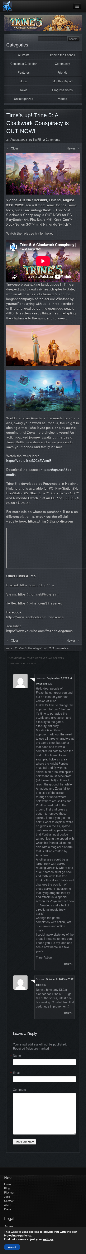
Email (16, 1073)
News (23, 90)
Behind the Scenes (62, 55)
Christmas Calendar (23, 64)
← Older (12, 148)
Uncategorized (23, 99)
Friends (62, 72)
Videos (62, 99)
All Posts (23, 55)
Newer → (73, 148)
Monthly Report (62, 81)
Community (62, 64)
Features (24, 72)
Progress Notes (62, 90)
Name (17, 1055)
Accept (12, 1247)
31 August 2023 (16, 139)
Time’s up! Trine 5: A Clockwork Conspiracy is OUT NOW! (37, 123)
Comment (19, 1089)
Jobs (23, 81)
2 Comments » (59, 648)
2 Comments (51, 139)
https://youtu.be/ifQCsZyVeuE (28, 460)
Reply (68, 963)
